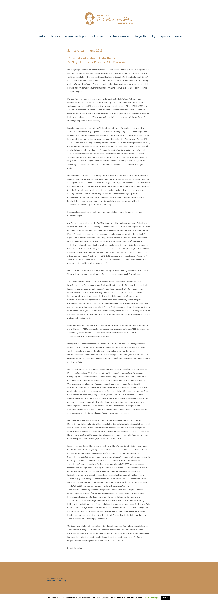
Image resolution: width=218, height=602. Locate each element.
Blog (153, 36)
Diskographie (140, 36)
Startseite (40, 36)
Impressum (165, 36)
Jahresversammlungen (75, 36)
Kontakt (179, 36)
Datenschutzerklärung (56, 580)
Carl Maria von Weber (119, 36)
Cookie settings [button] (151, 598)
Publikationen (96, 36)
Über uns (54, 36)
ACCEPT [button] (165, 598)
